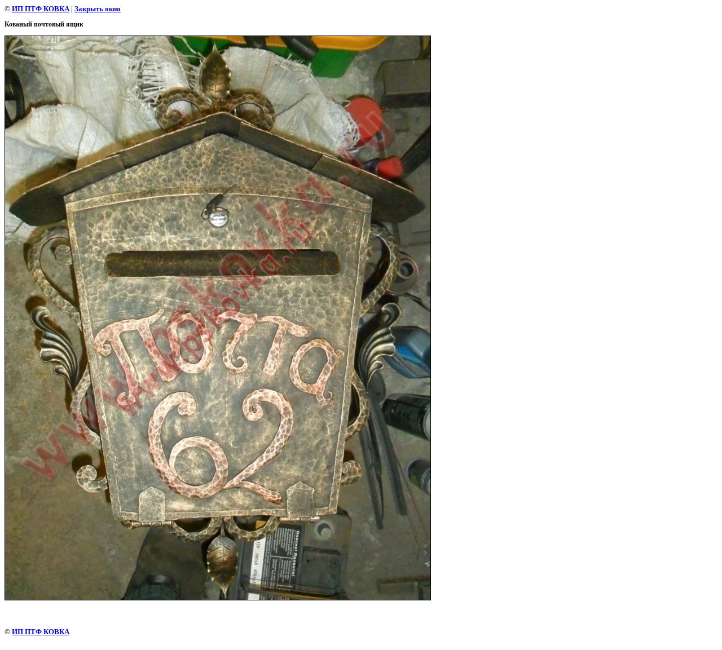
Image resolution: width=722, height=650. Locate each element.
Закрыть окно (97, 9)
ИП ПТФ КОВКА (40, 9)
